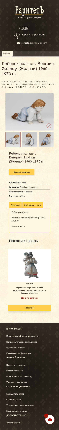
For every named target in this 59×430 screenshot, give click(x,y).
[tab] (15, 205)
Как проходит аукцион (17, 411)
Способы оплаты (14, 399)
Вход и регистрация (16, 365)
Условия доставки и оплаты (20, 405)
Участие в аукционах (16, 382)
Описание (15, 205)
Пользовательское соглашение (21, 342)
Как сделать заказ (15, 394)
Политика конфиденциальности (22, 336)
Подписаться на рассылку (19, 376)
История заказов (14, 370)
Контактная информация (18, 353)
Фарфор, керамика (28, 187)
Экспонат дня (13, 422)
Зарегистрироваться (33, 34)
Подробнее (29, 308)
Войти (24, 28)
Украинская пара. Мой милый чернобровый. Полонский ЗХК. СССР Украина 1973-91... (29, 290)
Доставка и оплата (32, 205)
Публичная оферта (15, 347)
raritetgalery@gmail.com (34, 43)
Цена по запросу (22, 172)
